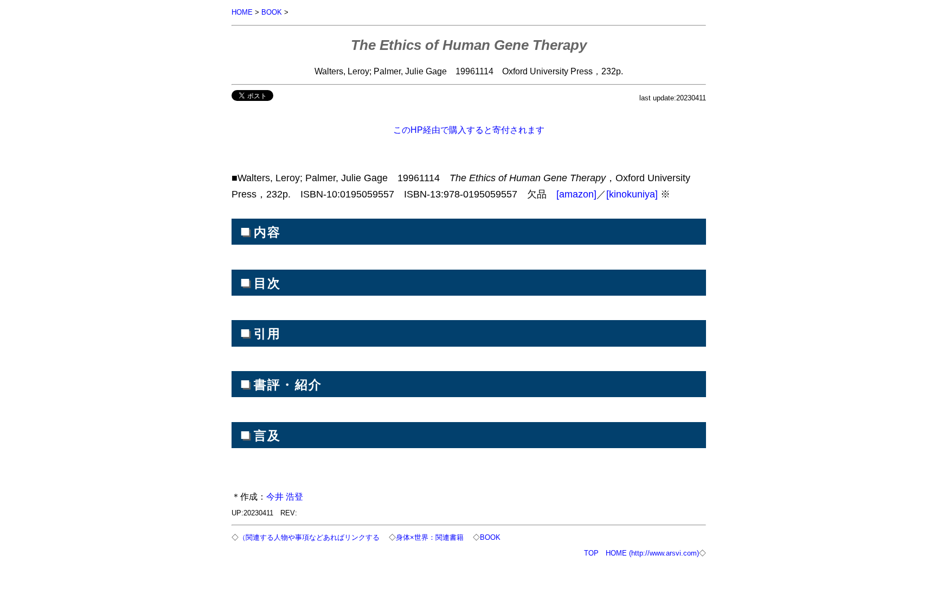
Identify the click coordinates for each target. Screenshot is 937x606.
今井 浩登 (284, 496)
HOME (242, 12)
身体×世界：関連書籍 (430, 537)
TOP (591, 553)
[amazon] (576, 194)
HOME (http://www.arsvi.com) (652, 553)
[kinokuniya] (632, 194)
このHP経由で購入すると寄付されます (468, 130)
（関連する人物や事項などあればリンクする (309, 537)
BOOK (271, 12)
